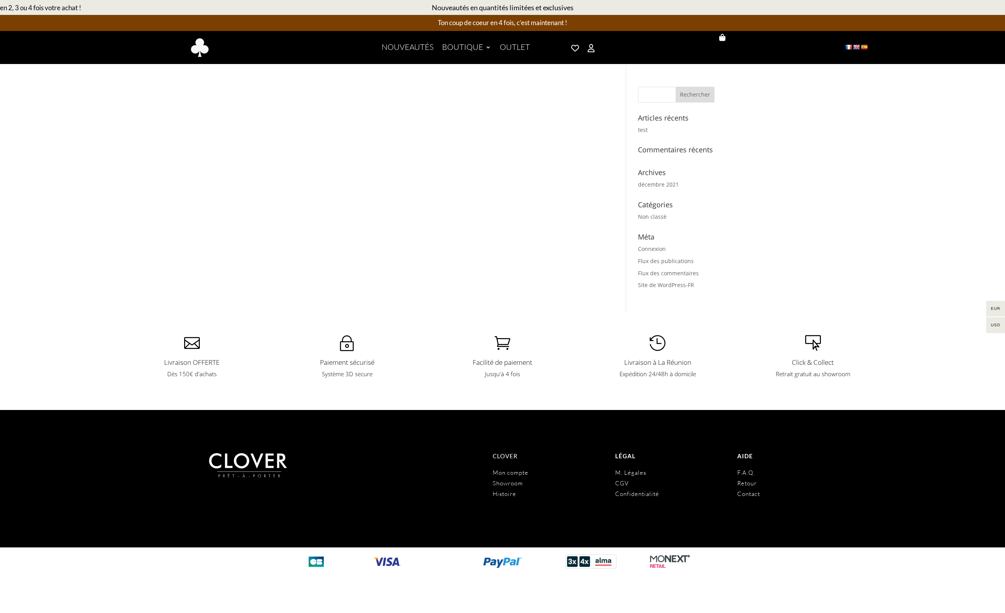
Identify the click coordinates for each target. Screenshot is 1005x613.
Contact (748, 494)
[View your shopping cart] (756, 37)
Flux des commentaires (668, 273)
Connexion (652, 249)
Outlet (515, 48)
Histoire (504, 494)
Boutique (462, 48)
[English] (856, 47)
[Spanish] (864, 47)
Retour (747, 483)
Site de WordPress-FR (666, 285)
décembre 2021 (658, 184)
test (643, 130)
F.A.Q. (746, 472)
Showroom (508, 483)
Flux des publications (666, 261)
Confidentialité (637, 494)
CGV (622, 483)
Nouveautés (407, 48)
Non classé (652, 216)
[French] (848, 47)
